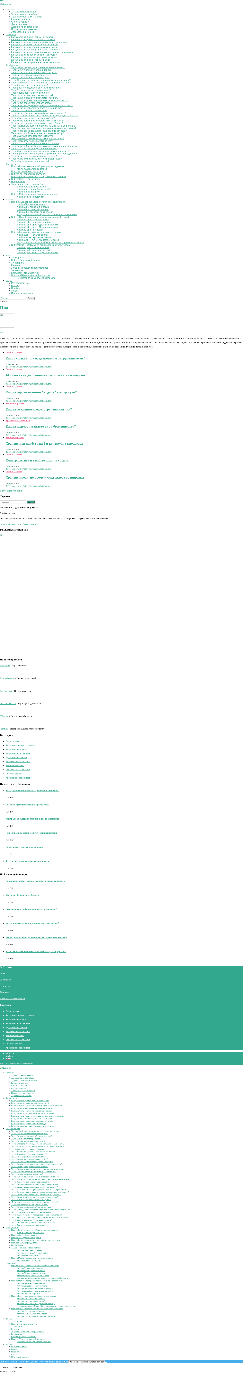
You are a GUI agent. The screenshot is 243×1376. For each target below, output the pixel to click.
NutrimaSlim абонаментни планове (35, 212)
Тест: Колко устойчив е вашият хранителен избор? (37, 133)
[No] (106, 1362)
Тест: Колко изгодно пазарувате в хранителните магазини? (42, 105)
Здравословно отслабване (25, 14)
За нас (8, 255)
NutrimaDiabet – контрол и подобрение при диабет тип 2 (40, 217)
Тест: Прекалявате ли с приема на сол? (32, 141)
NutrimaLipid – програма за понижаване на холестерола (40, 245)
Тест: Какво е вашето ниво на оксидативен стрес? (37, 138)
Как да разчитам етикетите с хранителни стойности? (32, 790)
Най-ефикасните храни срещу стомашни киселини (31, 833)
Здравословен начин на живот (27, 17)
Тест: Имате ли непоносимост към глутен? (33, 136)
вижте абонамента (9, 524)
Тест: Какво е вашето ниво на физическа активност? (38, 113)
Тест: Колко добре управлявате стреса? (32, 103)
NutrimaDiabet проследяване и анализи (37, 224)
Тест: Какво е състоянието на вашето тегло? (34, 156)
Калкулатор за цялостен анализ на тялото (33, 39)
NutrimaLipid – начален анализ (33, 247)
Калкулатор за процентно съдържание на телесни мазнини (42, 52)
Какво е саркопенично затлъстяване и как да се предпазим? (36, 951)
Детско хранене (19, 24)
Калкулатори (11, 35)
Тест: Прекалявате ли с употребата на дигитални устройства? (43, 126)
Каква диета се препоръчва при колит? (26, 847)
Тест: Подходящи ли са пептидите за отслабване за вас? (41, 82)
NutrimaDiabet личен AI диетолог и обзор (38, 227)
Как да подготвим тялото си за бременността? (41, 426)
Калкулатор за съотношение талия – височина (35, 49)
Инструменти (11, 164)
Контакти (16, 265)
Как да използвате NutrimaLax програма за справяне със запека (50, 242)
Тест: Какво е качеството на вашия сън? (32, 95)
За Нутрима (17, 257)
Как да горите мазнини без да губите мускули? (41, 392)
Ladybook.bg (6, 691)
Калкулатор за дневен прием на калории (32, 37)
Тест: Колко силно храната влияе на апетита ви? (36, 159)
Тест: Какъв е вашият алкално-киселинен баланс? (37, 123)
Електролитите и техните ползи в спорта (37, 460)
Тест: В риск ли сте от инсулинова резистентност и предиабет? (44, 153)
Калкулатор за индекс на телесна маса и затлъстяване (39, 42)
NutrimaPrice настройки (29, 192)
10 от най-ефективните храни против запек (27, 804)
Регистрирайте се (20, 283)
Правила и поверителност (12, 998)
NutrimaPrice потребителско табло (34, 189)
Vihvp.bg (4, 716)
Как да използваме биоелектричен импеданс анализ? (32, 923)
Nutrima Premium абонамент (26, 260)
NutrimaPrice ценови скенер (31, 186)
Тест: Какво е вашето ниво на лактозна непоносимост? (39, 100)
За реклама (17, 270)
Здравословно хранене (23, 11)
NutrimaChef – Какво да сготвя (27, 171)
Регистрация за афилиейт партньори (36, 278)
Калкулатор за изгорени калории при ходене (34, 55)
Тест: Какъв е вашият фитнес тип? (29, 110)
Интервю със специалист (18, 761)
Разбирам (73, 1362)
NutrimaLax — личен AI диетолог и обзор (38, 240)
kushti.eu (4, 729)
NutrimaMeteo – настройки (30, 197)
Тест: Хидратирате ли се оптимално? (30, 93)
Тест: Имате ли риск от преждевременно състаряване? (40, 151)
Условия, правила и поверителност (29, 268)
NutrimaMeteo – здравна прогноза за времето (34, 194)
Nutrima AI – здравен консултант (28, 174)
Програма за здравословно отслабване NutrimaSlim (38, 202)
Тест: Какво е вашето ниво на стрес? (30, 77)
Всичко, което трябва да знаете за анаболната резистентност (36, 937)
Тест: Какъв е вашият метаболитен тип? (32, 70)
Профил (15, 288)
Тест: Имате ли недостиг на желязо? (30, 161)
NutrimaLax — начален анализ (32, 235)
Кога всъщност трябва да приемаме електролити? (31, 909)
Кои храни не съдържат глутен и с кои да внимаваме (32, 819)
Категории (10, 9)
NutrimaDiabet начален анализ (33, 219)
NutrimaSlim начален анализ (31, 204)
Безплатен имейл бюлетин (25, 273)
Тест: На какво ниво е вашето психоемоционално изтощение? (43, 128)
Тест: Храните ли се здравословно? (30, 85)
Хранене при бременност (24, 27)
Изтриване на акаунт (22, 293)
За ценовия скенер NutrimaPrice (28, 184)
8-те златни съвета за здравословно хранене (28, 861)
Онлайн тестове (12, 65)
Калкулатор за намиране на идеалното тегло (34, 44)
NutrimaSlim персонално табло (33, 207)
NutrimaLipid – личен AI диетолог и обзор (38, 252)
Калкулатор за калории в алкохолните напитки (35, 62)
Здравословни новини (23, 32)
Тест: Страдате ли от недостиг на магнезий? (34, 148)
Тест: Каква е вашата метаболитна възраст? (34, 72)
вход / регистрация (27, 524)
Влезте (15, 285)
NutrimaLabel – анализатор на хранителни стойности (38, 176)
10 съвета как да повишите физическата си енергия (45, 375)
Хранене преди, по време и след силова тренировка (45, 477)
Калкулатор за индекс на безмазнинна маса (34, 47)
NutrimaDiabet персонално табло (34, 222)
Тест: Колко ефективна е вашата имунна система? (38, 120)
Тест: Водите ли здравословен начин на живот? (36, 88)
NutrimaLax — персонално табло (34, 237)
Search (30, 298)
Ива (1, 332)
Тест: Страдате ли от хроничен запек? (31, 90)
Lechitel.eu (5, 665)
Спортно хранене (20, 22)
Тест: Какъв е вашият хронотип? (28, 75)
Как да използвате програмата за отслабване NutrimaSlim (47, 214)
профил (9, 281)
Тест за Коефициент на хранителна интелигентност (38, 67)
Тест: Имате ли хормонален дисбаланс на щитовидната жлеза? (44, 115)
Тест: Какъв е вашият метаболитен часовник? (35, 143)
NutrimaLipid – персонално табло (34, 250)
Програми (10, 200)
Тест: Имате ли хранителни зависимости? (33, 118)
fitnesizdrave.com (8, 703)
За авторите (17, 263)
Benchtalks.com (7, 678)
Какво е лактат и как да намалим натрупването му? (45, 358)
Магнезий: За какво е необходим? (22, 895)
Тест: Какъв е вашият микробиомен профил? (34, 98)
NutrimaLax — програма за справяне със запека (36, 232)
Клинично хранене (21, 19)
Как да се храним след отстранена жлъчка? (39, 409)
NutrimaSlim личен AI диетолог (33, 209)
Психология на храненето (24, 29)
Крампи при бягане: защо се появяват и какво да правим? (35, 881)
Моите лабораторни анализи (32, 169)
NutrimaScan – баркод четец (25, 179)
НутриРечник (18, 181)
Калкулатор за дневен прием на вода (30, 60)
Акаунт (14, 290)
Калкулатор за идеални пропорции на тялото (34, 57)
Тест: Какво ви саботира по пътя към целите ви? (36, 108)
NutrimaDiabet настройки (30, 230)
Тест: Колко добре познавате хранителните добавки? (39, 131)
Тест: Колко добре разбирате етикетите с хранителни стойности (44, 146)
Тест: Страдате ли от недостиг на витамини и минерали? (41, 80)
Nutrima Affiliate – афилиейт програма (30, 275)
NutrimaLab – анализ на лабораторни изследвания (37, 166)
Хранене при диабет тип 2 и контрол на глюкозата (44, 443)
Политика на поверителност (92, 1362)
